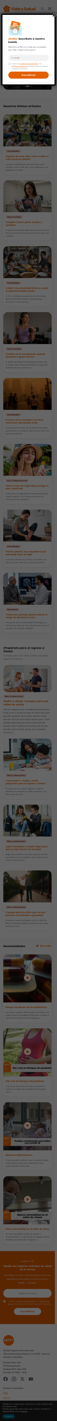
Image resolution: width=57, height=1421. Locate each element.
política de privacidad (28, 64)
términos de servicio (20, 66)
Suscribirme (28, 75)
